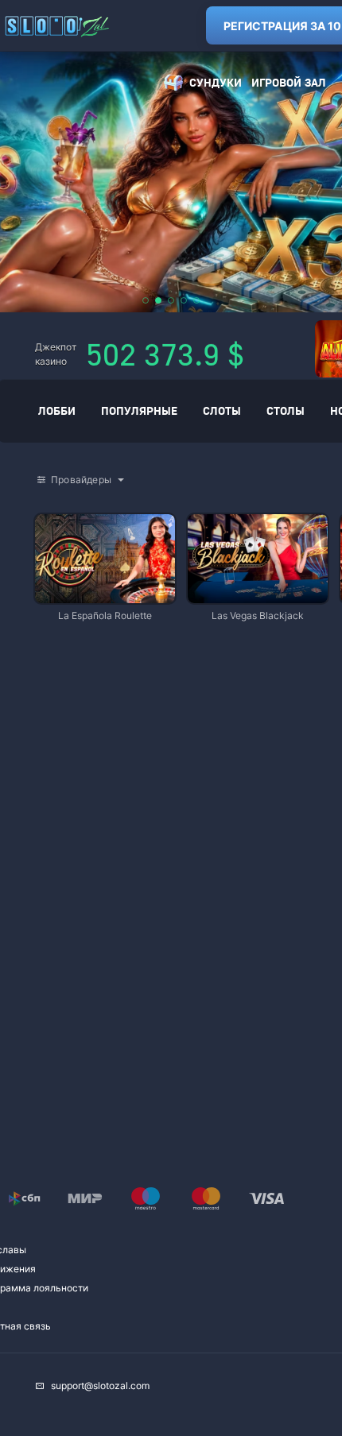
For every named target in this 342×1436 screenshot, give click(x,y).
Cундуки (215, 82)
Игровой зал (288, 82)
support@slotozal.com (100, 1385)
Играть (105, 595)
